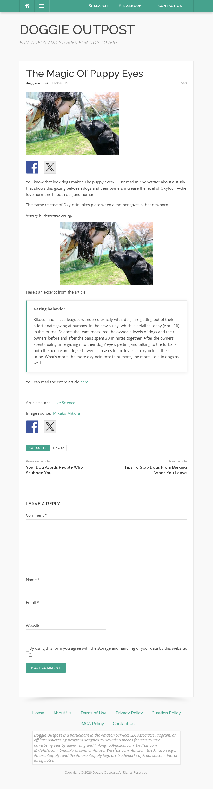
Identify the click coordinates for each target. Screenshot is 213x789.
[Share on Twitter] (50, 167)
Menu (40, 6)
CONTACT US (170, 6)
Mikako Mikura (66, 413)
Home (38, 713)
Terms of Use (93, 713)
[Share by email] (103, 167)
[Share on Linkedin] (85, 167)
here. (84, 381)
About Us (62, 713)
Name (33, 579)
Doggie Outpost (77, 29)
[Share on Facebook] (32, 167)
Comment (36, 515)
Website (33, 625)
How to (58, 448)
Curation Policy (166, 713)
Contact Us (124, 723)
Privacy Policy (129, 713)
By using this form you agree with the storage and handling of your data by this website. (108, 651)
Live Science (64, 402)
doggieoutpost (37, 83)
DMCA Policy (91, 723)
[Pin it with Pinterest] (67, 167)
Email (32, 602)
